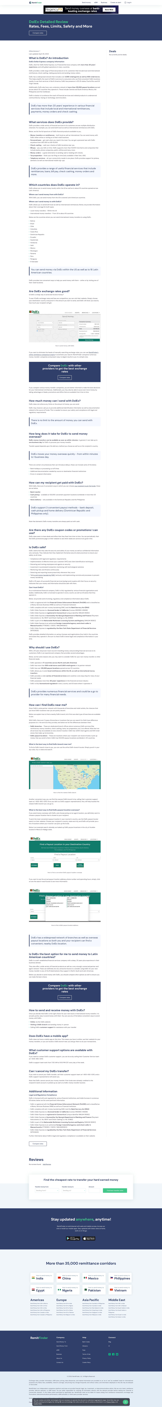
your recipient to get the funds (85, 486)
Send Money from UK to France (64, 1308)
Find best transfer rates (115, 1190)
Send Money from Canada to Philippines (41, 1314)
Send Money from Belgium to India (65, 1314)
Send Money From (62, 1346)
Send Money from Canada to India (39, 1312)
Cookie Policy (38, 1404)
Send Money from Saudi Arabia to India (118, 1308)
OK (125, 1402)
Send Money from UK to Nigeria (64, 1305)
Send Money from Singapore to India (92, 1312)
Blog (109, 1342)
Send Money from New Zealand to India (92, 1308)
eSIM (96, 2)
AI (109, 1346)
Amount (91, 1187)
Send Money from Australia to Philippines (93, 1303)
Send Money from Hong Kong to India (92, 1310)
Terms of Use (86, 1354)
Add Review (47, 1164)
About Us (59, 1358)
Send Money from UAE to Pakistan (117, 1305)
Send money (86, 2)
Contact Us (59, 1362)
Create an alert (116, 2)
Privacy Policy (110, 1402)
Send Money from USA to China (38, 1305)
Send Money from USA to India (38, 1308)
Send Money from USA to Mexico (39, 1303)
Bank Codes (86, 1342)
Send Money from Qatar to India (117, 1317)
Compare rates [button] (38, 33)
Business (104, 2)
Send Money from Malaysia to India (91, 1314)
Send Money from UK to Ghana (64, 1310)
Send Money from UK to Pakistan (65, 1312)
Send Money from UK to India (64, 1303)
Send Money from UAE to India (116, 1303)
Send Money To (61, 1342)
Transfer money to (68, 1187)
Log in (129, 2)
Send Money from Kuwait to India (117, 1314)
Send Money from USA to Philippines (40, 1310)
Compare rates (64, 378)
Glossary (85, 1346)
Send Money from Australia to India (91, 1305)
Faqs (83, 1350)
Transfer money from (41, 1187)
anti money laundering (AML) (45, 575)
